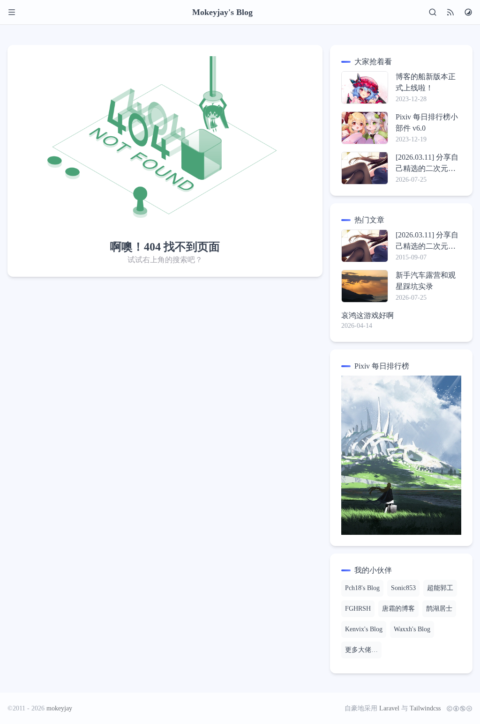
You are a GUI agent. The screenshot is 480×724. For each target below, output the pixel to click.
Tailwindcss (425, 708)
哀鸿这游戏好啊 (367, 315)
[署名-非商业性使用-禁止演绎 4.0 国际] (457, 708)
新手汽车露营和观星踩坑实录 (426, 280)
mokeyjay (59, 708)
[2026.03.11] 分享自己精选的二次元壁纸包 (427, 163)
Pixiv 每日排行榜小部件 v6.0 (427, 122)
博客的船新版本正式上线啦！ (426, 82)
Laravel (389, 708)
